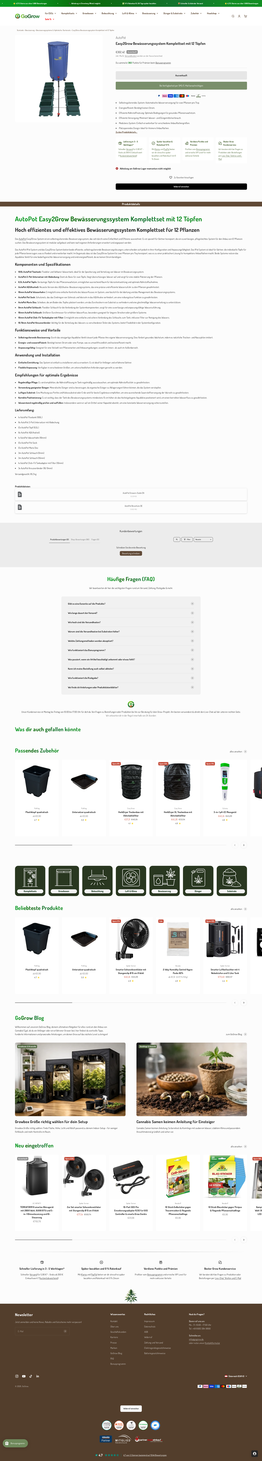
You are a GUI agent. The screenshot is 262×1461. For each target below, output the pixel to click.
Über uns (114, 1326)
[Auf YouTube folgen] (24, 1376)
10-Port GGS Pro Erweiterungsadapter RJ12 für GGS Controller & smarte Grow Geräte (131, 1210)
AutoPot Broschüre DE (133, 506)
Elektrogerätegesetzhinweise (157, 1347)
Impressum (149, 1321)
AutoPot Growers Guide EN (133, 493)
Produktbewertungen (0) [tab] (59, 539)
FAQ (112, 1358)
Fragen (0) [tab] (95, 539)
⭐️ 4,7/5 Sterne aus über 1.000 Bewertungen (198, 3)
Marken (113, 1347)
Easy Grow (131, 808)
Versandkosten (131, 56)
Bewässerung (148, 13)
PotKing (37, 808)
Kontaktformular (212, 1343)
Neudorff (178, 1203)
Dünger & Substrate (173, 13)
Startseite (20, 30)
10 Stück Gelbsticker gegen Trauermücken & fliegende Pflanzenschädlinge (178, 1210)
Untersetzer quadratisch (84, 812)
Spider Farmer (131, 966)
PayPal (166, 149)
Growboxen (88, 13)
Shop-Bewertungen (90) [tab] (80, 539)
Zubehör (195, 13)
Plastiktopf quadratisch (37, 812)
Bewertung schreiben (131, 553)
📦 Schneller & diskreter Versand (147, 3)
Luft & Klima (128, 13)
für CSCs (49, 13)
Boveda (178, 966)
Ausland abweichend (128, 155)
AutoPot (121, 37)
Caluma (225, 808)
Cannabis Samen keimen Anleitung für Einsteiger (175, 1121)
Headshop (212, 13)
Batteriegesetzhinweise (155, 1353)
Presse (113, 1342)
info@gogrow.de (196, 1339)
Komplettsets (67, 13)
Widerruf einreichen (181, 186)
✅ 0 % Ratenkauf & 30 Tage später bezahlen (96, 3)
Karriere (114, 1337)
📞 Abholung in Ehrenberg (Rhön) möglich (42, 3)
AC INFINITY (37, 1203)
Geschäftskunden (118, 1331)
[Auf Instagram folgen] (17, 1376)
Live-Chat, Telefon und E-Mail (228, 1278)
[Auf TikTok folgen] (31, 1376)
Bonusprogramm (203, 149)
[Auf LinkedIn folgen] (38, 1376)
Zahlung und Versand (153, 1342)
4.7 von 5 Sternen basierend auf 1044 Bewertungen (145, 1455)
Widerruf (148, 1337)
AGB (146, 1331)
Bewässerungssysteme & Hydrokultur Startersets (53, 30)
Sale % (48, 19)
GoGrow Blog (116, 1353)
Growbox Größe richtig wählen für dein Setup (51, 1121)
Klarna (157, 149)
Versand (129, 149)
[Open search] (176, 539)
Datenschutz (150, 1326)
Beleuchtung (108, 13)
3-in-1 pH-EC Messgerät (225, 812)
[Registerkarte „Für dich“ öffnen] (254, 1453)
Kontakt (113, 1321)
